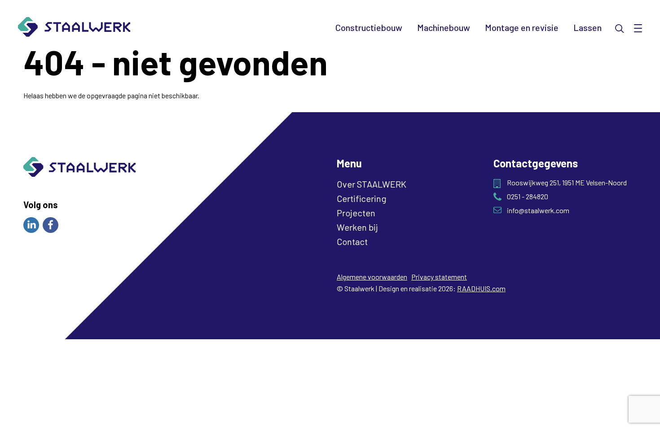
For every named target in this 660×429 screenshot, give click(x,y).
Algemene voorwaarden (372, 276)
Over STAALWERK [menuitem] (371, 184)
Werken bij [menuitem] (357, 227)
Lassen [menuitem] (587, 27)
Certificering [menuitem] (362, 198)
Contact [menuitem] (352, 241)
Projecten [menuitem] (356, 212)
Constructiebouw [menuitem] (368, 27)
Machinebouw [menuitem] (443, 27)
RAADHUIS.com (481, 288)
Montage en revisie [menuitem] (522, 27)
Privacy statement (439, 276)
